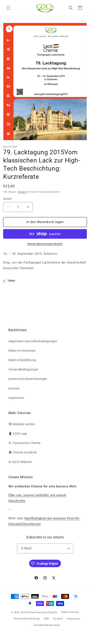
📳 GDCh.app (17, 433)
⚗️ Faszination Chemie (24, 443)
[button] (8, 8)
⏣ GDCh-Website (20, 462)
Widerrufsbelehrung (22, 360)
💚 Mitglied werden (21, 424)
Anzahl (7, 198)
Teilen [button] (11, 280)
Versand (22, 192)
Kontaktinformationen (47, 625)
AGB (46, 618)
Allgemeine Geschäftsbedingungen (32, 341)
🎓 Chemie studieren (22, 452)
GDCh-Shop (27, 612)
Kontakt (14, 388)
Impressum (16, 397)
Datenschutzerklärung (27, 618)
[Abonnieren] (68, 548)
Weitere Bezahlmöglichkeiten (45, 243)
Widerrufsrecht (70, 612)
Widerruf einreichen (22, 350)
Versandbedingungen (23, 369)
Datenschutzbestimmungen (27, 378)
